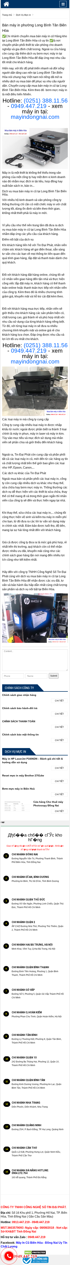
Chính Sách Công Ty (19, 688)
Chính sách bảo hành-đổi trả (19, 708)
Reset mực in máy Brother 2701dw (23, 775)
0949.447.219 (29, 106)
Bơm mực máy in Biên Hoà (18, 788)
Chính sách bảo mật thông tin (20, 734)
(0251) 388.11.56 (46, 100)
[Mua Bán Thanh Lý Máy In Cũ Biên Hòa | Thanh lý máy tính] (6, 4)
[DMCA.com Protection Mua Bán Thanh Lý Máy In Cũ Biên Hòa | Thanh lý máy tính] (35, 1252)
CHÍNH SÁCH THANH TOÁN (18, 721)
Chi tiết (59, 700)
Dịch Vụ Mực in (15, 751)
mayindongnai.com (35, 117)
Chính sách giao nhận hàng (19, 695)
